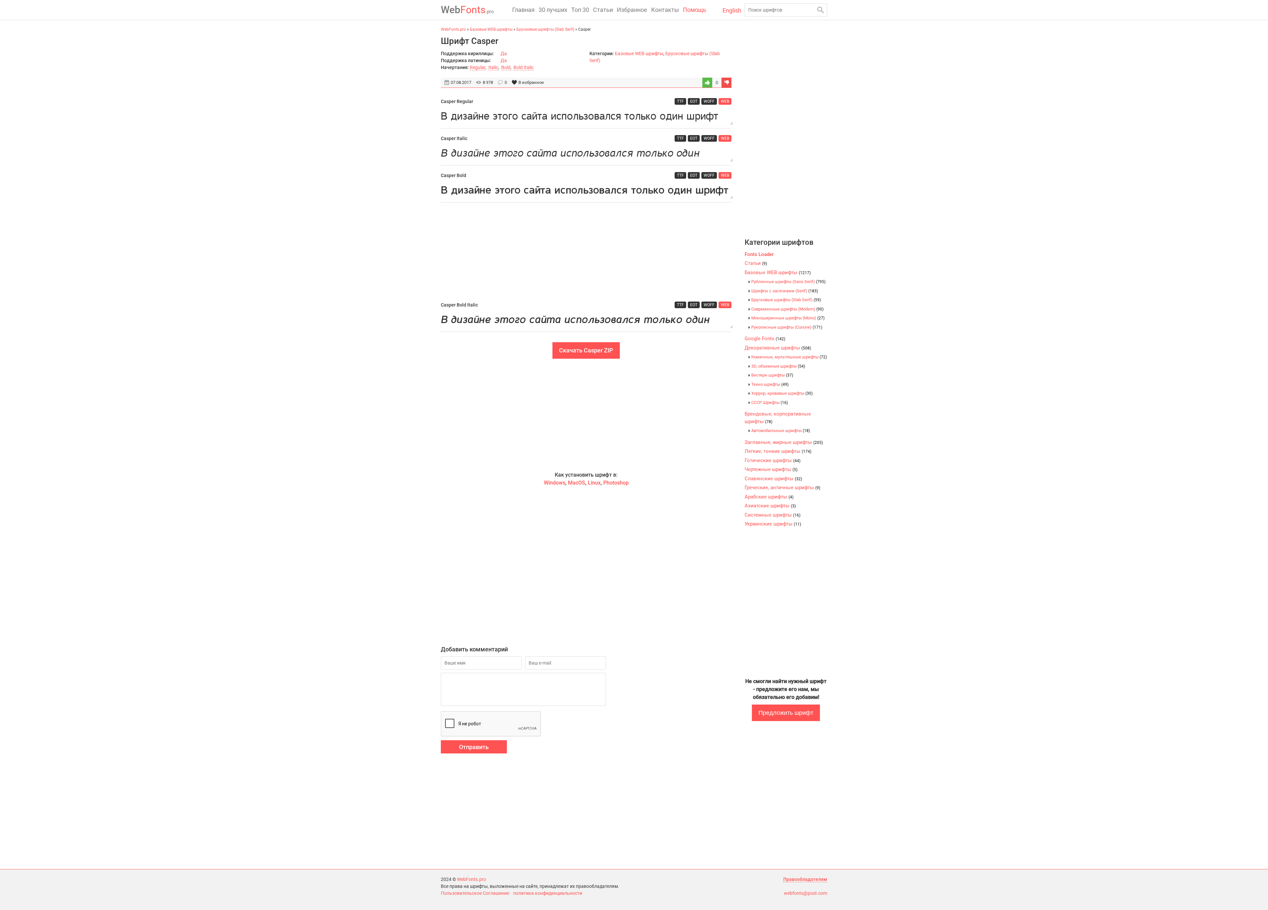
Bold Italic (523, 67)
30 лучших (553, 9)
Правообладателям (805, 879)
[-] (726, 83)
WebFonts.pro (471, 879)
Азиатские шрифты (770, 506)
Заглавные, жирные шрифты (784, 442)
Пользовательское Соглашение (475, 893)
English (731, 10)
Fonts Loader (759, 254)
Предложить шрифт (785, 713)
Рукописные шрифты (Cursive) (786, 327)
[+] (707, 83)
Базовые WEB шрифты (639, 53)
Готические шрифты (772, 460)
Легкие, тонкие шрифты (778, 451)
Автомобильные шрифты (780, 430)
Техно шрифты (770, 384)
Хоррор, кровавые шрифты (782, 393)
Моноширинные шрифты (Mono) (788, 317)
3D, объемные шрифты (778, 366)
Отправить (474, 747)
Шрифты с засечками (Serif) (784, 290)
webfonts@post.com (805, 893)
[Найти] (820, 10)
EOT (693, 101)
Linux (594, 483)
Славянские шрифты (773, 479)
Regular (477, 67)
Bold (506, 67)
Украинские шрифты (773, 524)
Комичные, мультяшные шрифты (789, 356)
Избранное (632, 9)
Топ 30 (580, 9)
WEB (725, 101)
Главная (523, 9)
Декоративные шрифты (778, 348)
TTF (680, 101)
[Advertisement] (586, 252)
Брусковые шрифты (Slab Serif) (786, 299)
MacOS (576, 483)
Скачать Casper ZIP (586, 350)
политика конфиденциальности (547, 893)
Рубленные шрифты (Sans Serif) (788, 281)
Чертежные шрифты (771, 469)
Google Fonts (765, 339)
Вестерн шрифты (772, 375)
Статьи (603, 9)
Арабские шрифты (769, 497)
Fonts (467, 10)
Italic (493, 67)
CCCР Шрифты (769, 402)
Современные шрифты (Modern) (787, 309)
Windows (554, 483)
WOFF (709, 101)
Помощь (694, 9)
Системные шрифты (772, 515)
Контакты (665, 9)
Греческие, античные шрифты (782, 488)
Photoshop (616, 483)
